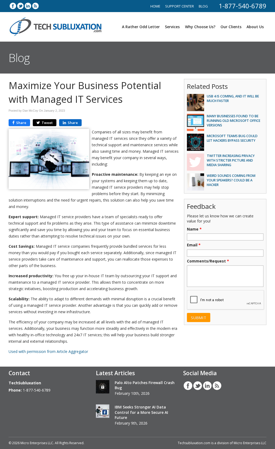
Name (194, 229)
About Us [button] (255, 26)
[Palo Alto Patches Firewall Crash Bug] (102, 387)
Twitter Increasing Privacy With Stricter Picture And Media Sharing (231, 160)
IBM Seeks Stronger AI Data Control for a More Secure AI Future (141, 412)
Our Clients (230, 26)
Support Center (179, 6)
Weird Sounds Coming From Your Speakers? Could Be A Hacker (231, 180)
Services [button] (172, 26)
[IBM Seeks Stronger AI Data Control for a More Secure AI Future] (102, 411)
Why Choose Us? (200, 26)
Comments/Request (208, 261)
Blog (203, 6)
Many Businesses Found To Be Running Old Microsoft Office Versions (233, 120)
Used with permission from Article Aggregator (48, 351)
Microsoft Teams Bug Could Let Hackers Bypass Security (232, 138)
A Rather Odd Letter (141, 26)
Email (194, 245)
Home (155, 6)
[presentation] (226, 300)
